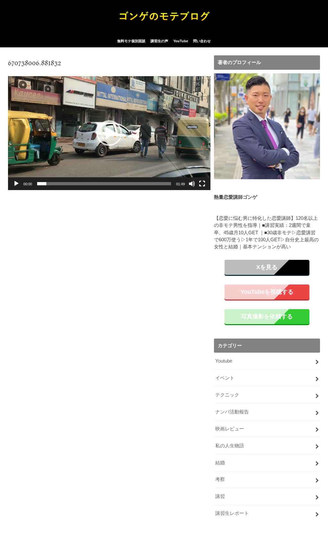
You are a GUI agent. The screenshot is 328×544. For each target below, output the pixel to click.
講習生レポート (232, 513)
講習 (220, 496)
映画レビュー (229, 428)
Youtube (223, 361)
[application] (109, 133)
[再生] (16, 183)
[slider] (104, 183)
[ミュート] (192, 183)
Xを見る (266, 267)
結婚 (220, 462)
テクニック (227, 394)
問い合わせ (202, 41)
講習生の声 (159, 41)
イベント (224, 377)
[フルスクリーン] (202, 183)
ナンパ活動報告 (232, 411)
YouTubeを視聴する (267, 292)
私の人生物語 (229, 445)
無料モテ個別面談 (131, 41)
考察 (220, 479)
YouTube (180, 41)
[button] (109, 133)
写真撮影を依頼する (267, 316)
